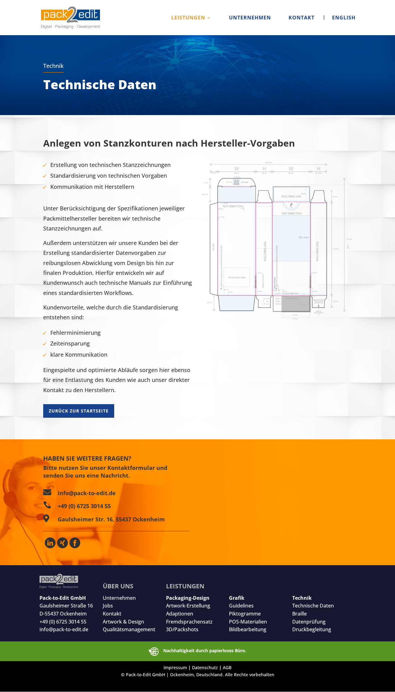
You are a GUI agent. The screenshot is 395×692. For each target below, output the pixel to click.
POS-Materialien (248, 621)
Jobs (108, 605)
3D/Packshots (182, 629)
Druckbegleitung (311, 629)
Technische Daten (313, 605)
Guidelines (241, 605)
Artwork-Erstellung (188, 605)
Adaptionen (179, 613)
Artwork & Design (123, 621)
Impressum (175, 667)
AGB (227, 667)
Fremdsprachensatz (189, 621)
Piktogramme (245, 613)
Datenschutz (205, 667)
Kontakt (112, 613)
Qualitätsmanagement (129, 629)
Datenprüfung (309, 621)
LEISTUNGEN (188, 18)
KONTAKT (301, 18)
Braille (299, 613)
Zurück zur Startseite (79, 411)
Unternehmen (119, 598)
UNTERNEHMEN (250, 18)
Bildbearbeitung (247, 629)
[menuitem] (339, 25)
